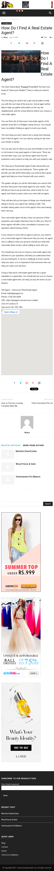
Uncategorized (13, 19)
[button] (50, 13)
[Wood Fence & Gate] (7, 467)
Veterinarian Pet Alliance (28, 476)
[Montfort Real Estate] (7, 454)
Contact (4, 847)
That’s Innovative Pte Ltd (42, 403)
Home (3, 19)
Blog (3, 843)
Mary (6, 37)
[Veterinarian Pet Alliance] (7, 479)
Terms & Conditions (9, 855)
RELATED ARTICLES (10, 445)
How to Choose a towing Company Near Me (12, 404)
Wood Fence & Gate (26, 464)
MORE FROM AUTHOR (33, 445)
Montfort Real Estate (26, 451)
